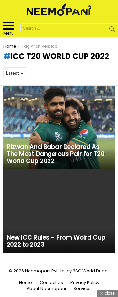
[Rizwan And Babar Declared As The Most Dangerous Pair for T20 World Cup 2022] (59, 127)
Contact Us (51, 282)
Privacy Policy (84, 282)
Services (82, 288)
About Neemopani (46, 288)
